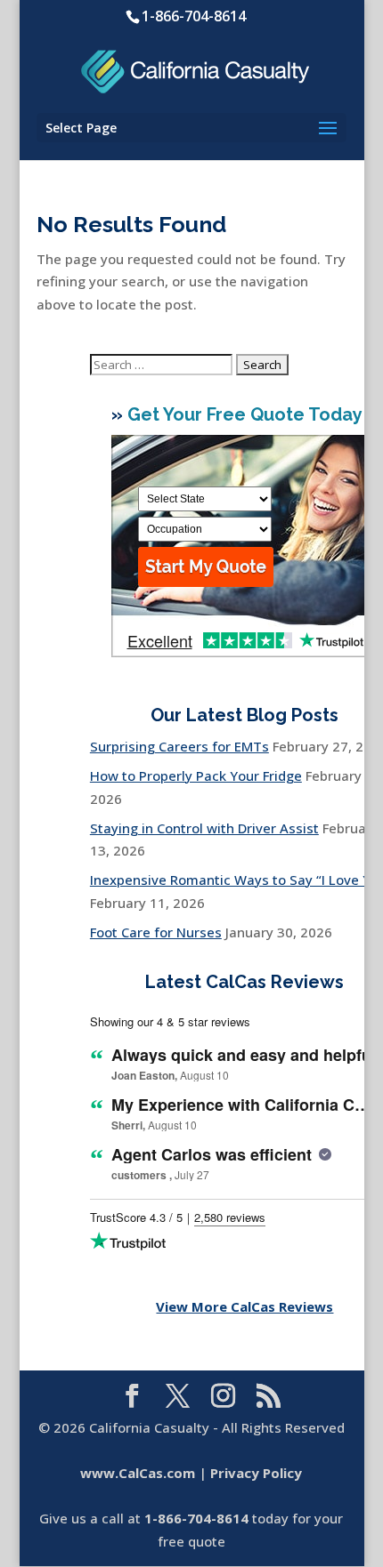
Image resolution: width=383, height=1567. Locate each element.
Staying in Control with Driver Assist (204, 828)
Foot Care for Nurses (156, 932)
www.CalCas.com (137, 1473)
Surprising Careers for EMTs (179, 746)
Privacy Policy (256, 1473)
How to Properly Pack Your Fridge (196, 775)
